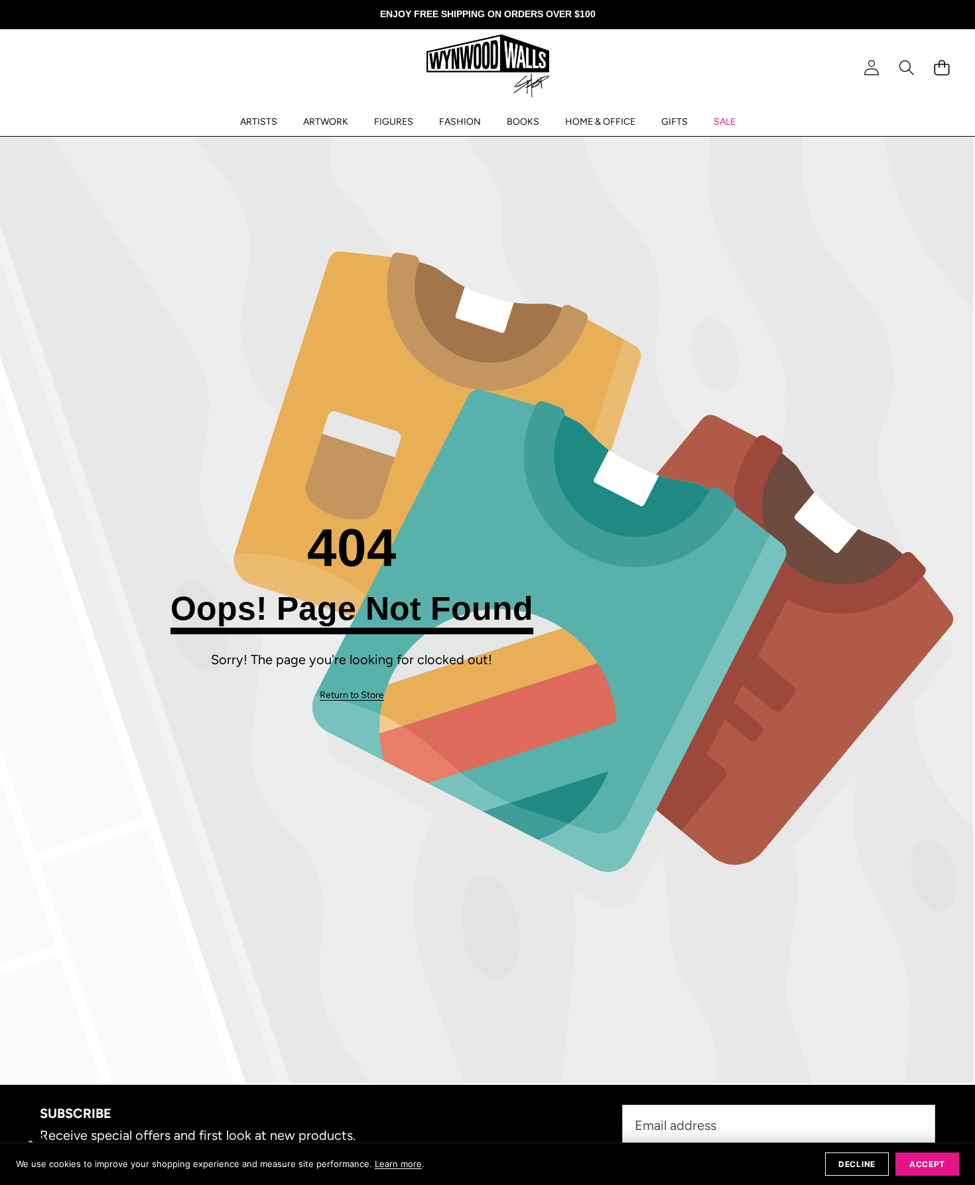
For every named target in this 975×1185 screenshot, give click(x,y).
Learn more (398, 1163)
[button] (906, 68)
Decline (857, 1164)
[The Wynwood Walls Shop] (487, 68)
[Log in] (871, 68)
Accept (927, 1164)
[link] (352, 695)
